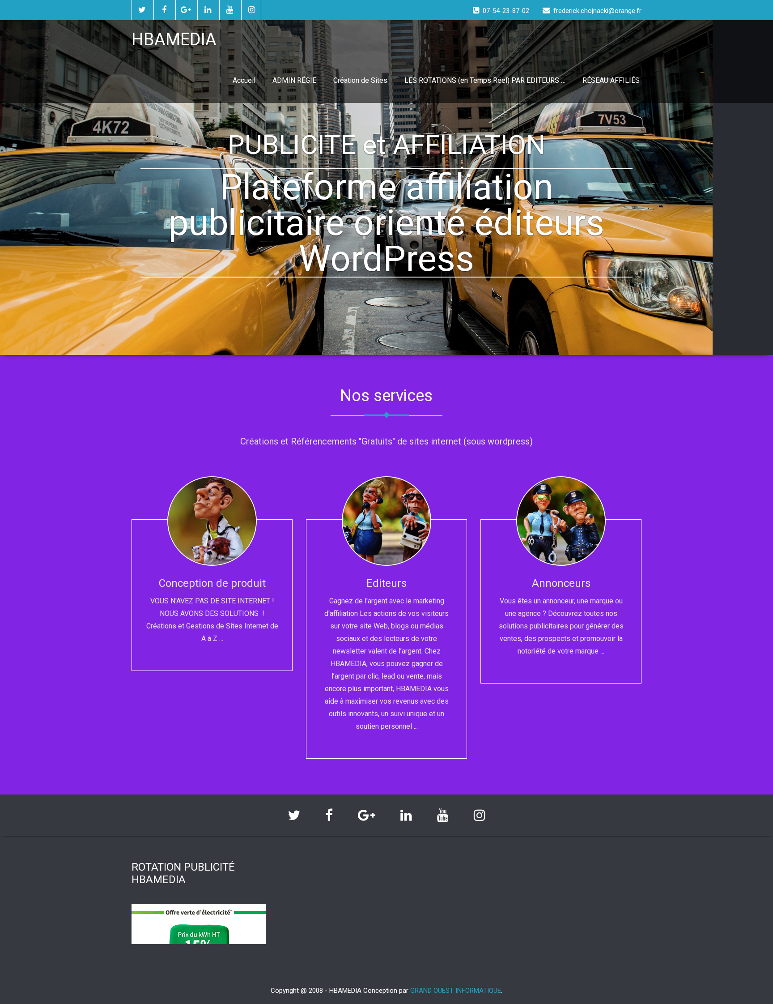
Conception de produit (212, 583)
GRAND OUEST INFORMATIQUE (455, 991)
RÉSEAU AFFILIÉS (611, 80)
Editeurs (386, 583)
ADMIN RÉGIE (294, 80)
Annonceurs (561, 583)
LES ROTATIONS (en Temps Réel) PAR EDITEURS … (484, 80)
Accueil (244, 80)
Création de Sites (360, 80)
